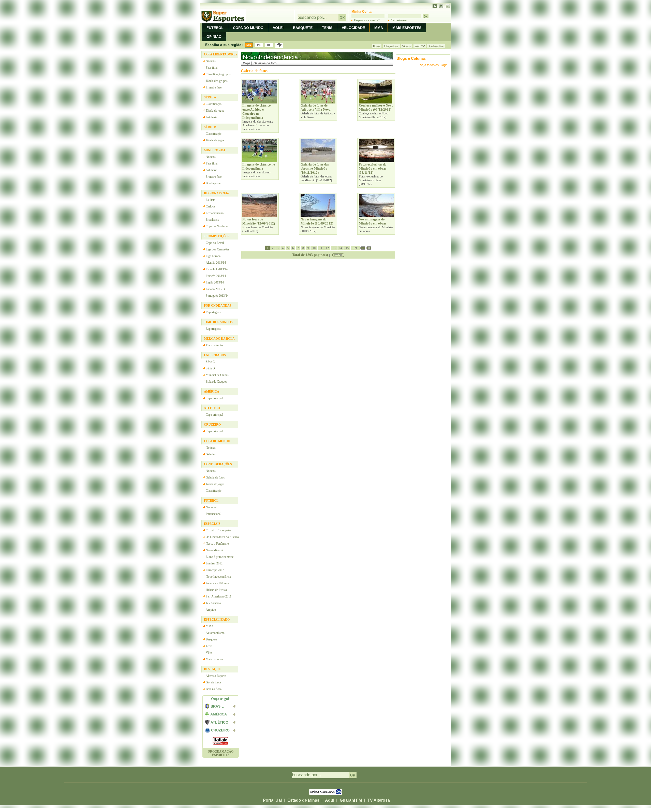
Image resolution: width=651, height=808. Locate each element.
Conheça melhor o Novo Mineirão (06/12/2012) (373, 115)
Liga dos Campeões (217, 249)
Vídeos (406, 46)
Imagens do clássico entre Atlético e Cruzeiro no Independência (257, 125)
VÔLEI (278, 28)
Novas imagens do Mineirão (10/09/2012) (318, 229)
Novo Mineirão (215, 550)
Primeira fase (213, 87)
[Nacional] (279, 45)
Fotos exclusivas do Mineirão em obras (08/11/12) (371, 180)
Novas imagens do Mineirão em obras (376, 229)
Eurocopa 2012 (215, 570)
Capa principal (214, 398)
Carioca (210, 206)
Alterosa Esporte (216, 676)
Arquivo (211, 609)
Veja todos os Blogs (433, 65)
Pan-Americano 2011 (218, 596)
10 (314, 248)
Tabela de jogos (215, 110)
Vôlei (209, 652)
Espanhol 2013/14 (217, 269)
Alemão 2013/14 (216, 262)
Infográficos (391, 46)
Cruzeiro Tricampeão (218, 530)
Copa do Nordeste (217, 226)
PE (259, 45)
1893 (355, 248)
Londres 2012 (214, 563)
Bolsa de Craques (216, 381)
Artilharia (211, 117)
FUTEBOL (215, 28)
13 (333, 248)
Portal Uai (272, 800)
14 (340, 248)
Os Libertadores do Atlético (222, 537)
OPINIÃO (213, 37)
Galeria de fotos (215, 477)
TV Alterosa (378, 800)
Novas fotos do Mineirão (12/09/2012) (257, 229)
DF (269, 45)
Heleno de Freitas (216, 590)
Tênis (209, 646)
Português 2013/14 (217, 295)
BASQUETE (303, 28)
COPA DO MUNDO (248, 28)
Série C (210, 362)
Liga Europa (213, 256)
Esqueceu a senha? (366, 20)
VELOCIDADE (353, 28)
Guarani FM (351, 800)
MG (248, 45)
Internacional (213, 514)
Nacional (211, 507)
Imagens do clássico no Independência (256, 174)
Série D (210, 368)
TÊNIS (327, 28)
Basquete (211, 639)
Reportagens (213, 312)
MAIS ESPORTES (406, 28)
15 (347, 248)
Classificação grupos (218, 74)
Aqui (329, 800)
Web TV (420, 46)
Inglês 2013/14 (215, 282)
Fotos (376, 46)
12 (327, 248)
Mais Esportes (214, 659)
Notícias (211, 61)
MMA (378, 28)
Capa (246, 63)
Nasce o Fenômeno (217, 543)
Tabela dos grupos (217, 81)
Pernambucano (215, 213)
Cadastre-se (398, 20)
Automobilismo (215, 633)
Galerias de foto (265, 63)
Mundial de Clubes (217, 375)
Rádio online (435, 46)
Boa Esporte (213, 183)
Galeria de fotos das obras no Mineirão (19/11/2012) (316, 178)
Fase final (211, 67)
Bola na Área (213, 689)
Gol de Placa (213, 682)
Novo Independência (218, 576)
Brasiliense (212, 219)
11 (320, 248)
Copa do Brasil (215, 243)
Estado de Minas (303, 800)
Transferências (214, 345)
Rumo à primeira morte (219, 557)
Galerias (211, 454)
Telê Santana (213, 603)
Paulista (210, 200)
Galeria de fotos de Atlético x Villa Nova (318, 115)
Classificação (213, 104)
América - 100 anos (217, 583)
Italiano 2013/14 (215, 289)
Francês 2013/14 (216, 276)
